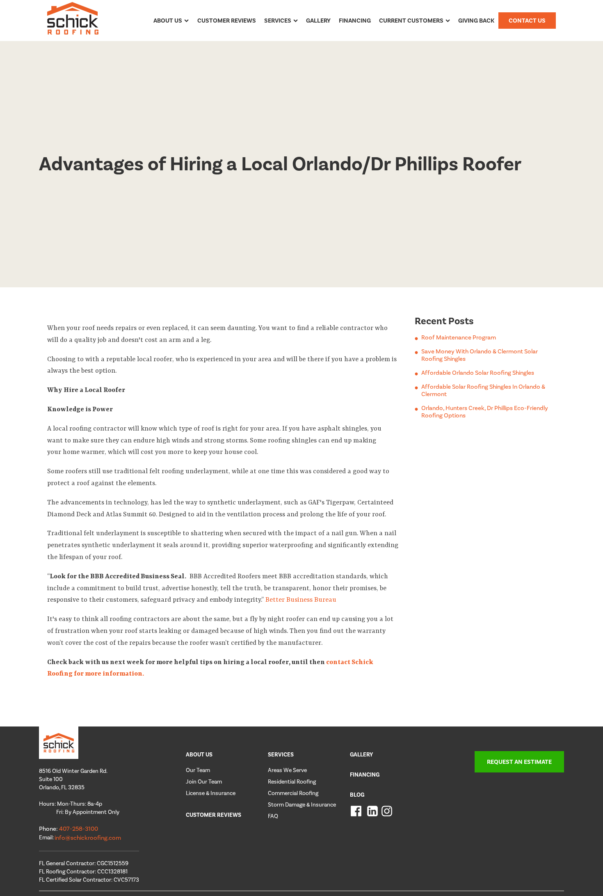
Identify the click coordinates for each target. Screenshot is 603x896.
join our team (204, 781)
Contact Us (527, 20)
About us (199, 754)
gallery (361, 754)
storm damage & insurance (302, 804)
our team (198, 770)
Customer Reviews (226, 20)
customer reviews (213, 814)
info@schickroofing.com (88, 837)
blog (357, 794)
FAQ (273, 816)
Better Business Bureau (300, 600)
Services (277, 20)
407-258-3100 (78, 828)
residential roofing (292, 781)
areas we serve (287, 770)
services (281, 754)
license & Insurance (210, 793)
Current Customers (411, 20)
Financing (355, 20)
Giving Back (476, 20)
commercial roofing (293, 793)
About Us (167, 20)
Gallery (318, 20)
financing (364, 774)
